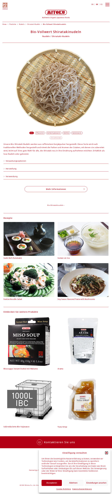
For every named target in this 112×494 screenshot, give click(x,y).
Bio (31, 133)
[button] (106, 453)
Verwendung (11, 176)
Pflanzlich (40, 133)
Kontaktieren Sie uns (59, 442)
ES (101, 4)
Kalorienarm (77, 133)
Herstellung (11, 168)
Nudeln (22, 24)
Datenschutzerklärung (82, 489)
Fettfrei (66, 133)
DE (97, 4)
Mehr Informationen (56, 189)
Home (4, 24)
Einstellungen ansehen (96, 483)
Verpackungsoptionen (15, 161)
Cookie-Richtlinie (63, 489)
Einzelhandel (56, 138)
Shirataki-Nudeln (33, 24)
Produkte (12, 24)
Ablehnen (73, 483)
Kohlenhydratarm (53, 133)
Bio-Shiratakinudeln (55, 205)
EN (93, 4)
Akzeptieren (51, 483)
